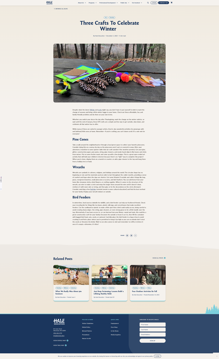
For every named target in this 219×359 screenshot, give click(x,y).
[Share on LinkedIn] (131, 235)
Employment (115, 323)
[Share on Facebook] (127, 235)
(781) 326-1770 (57, 333)
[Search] (148, 2)
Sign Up (152, 341)
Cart (171, 3)
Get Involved (136, 3)
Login (154, 3)
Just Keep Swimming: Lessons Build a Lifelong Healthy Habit (109, 292)
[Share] (135, 235)
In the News (114, 331)
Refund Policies (87, 331)
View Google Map (59, 340)
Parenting (112, 17)
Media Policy (86, 327)
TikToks (92, 110)
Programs (91, 3)
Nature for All (86, 338)
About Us (81, 3)
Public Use (124, 3)
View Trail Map (58, 345)
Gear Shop (114, 327)
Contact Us (163, 3)
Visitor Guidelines (87, 323)
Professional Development (107, 3)
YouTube (93, 189)
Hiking (148, 288)
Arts (106, 17)
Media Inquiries (116, 335)
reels (100, 110)
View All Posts (158, 258)
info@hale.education (58, 336)
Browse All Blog (62, 9)
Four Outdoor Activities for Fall (144, 291)
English (1, 180)
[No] (217, 356)
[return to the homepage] (59, 321)
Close (157, 356)
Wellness (66, 288)
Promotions (85, 335)
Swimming (73, 288)
